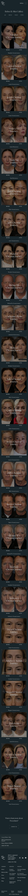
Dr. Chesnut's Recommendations (22, 874)
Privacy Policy (12, 892)
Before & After (4, 872)
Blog (2, 881)
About (2, 869)
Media (2, 878)
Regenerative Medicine (12, 882)
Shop (2, 875)
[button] (23, 3)
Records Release (21, 877)
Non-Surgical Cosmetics (12, 874)
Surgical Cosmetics (12, 870)
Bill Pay (19, 880)
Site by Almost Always (4, 892)
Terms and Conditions (20, 892)
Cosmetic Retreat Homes (21, 870)
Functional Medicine (12, 878)
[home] (5, 3)
